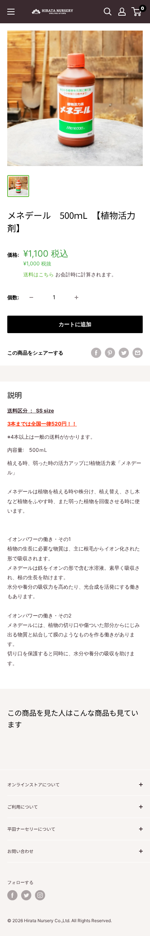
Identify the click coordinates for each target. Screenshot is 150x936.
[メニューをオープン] (11, 12)
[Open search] (108, 12)
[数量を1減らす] (31, 297)
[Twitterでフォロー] (26, 895)
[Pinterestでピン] (110, 353)
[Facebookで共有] (96, 353)
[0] (136, 11)
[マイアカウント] (122, 12)
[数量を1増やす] (76, 297)
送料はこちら (38, 274)
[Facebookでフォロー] (12, 895)
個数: (13, 297)
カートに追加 (75, 324)
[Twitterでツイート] (124, 353)
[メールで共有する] (138, 353)
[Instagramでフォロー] (40, 895)
